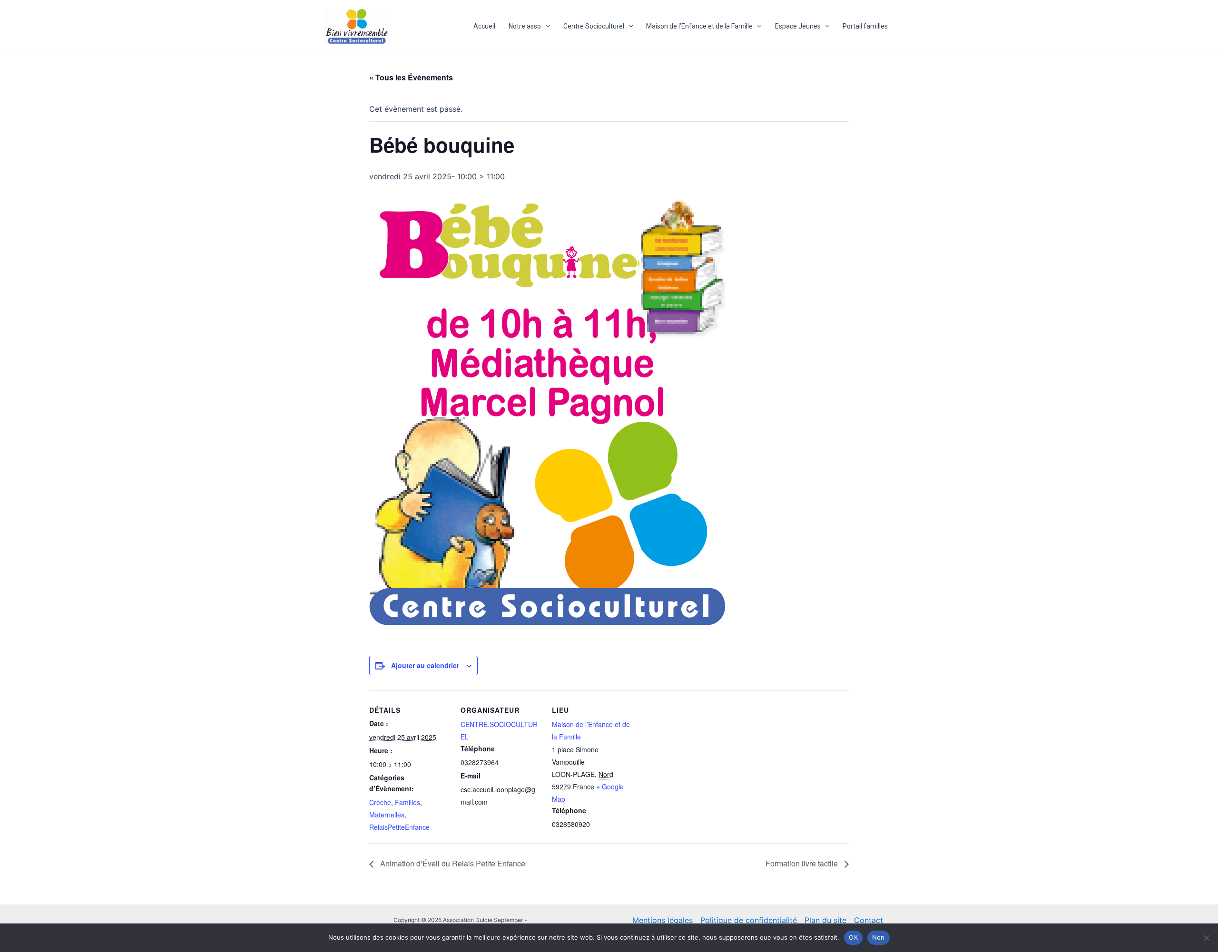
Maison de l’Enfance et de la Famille (699, 26)
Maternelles (386, 814)
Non (878, 937)
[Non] (1206, 937)
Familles (407, 802)
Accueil (484, 26)
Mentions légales (662, 920)
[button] (545, 26)
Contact (868, 920)
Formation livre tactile (803, 863)
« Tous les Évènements (411, 77)
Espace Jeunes (798, 26)
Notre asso (525, 26)
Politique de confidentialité (748, 920)
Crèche (380, 802)
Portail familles (865, 26)
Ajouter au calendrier (425, 665)
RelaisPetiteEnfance (399, 827)
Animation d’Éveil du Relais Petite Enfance (451, 863)
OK (853, 937)
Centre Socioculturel (593, 26)
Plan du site (825, 920)
